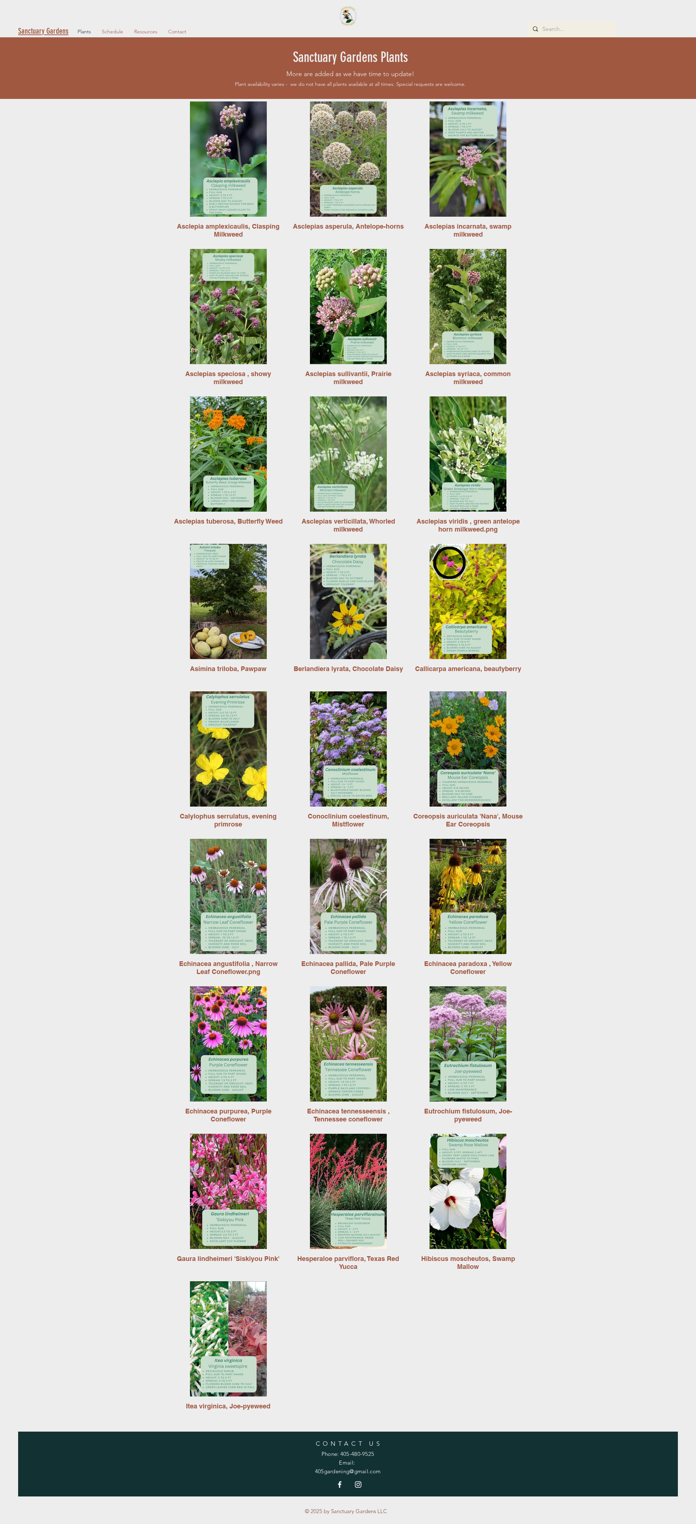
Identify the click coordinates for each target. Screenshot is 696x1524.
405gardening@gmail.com (348, 1471)
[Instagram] (358, 1484)
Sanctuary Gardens (43, 31)
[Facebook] (339, 1484)
